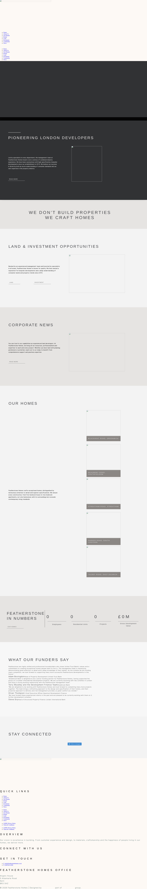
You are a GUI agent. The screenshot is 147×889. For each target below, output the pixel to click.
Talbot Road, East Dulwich (102, 574)
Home (5, 32)
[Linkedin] (51, 853)
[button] (73, 46)
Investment (6, 40)
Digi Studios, (48, 888)
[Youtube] (26, 853)
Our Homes (6, 35)
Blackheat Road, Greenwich (103, 438)
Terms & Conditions (8, 825)
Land (4, 38)
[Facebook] (2, 853)
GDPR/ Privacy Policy (9, 823)
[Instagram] (76, 853)
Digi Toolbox (68, 888)
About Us (6, 34)
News (5, 43)
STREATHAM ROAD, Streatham (103, 506)
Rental (5, 37)
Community (6, 41)
